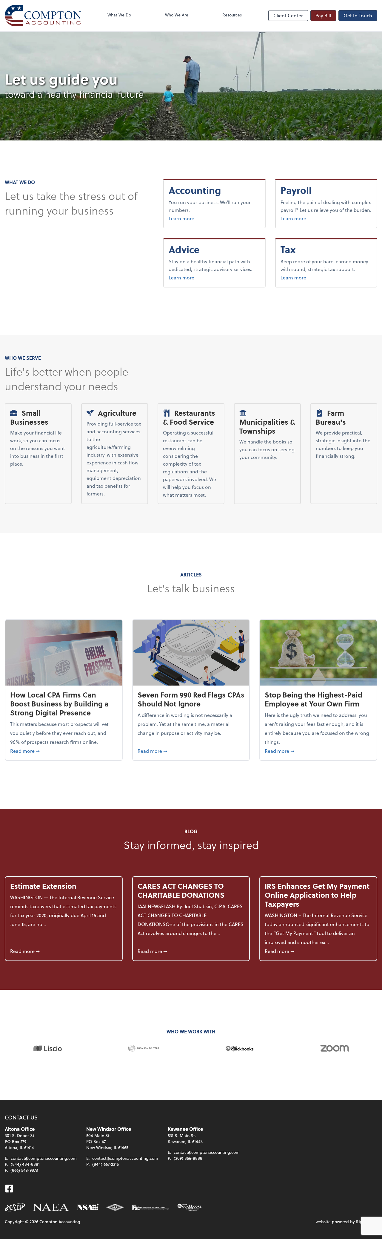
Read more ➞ (63, 750)
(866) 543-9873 (24, 1170)
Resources (232, 15)
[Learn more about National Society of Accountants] (88, 1207)
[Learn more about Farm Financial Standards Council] (151, 1207)
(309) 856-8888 (188, 1158)
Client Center (288, 15)
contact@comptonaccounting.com (44, 1158)
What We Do (119, 15)
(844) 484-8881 (25, 1164)
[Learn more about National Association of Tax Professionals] (15, 1207)
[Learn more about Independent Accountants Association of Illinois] (115, 1207)
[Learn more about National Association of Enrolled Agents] (51, 1207)
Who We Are (176, 15)
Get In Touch (358, 15)
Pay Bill (323, 15)
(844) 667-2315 (105, 1164)
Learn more (202, 218)
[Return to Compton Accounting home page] (43, 15)
